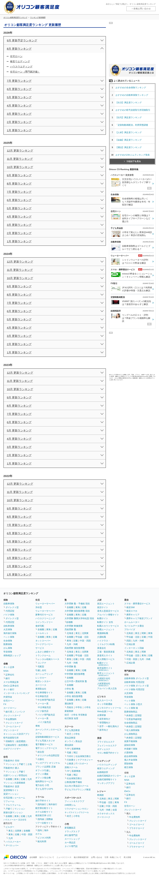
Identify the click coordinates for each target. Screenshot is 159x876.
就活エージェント (106, 603)
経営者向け (104, 719)
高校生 (70, 707)
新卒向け (103, 730)
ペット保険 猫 (131, 708)
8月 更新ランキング (19, 48)
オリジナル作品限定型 (48, 755)
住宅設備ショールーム (14, 797)
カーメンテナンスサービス (48, 729)
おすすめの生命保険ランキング (131, 87)
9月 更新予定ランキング (22, 40)
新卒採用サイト (104, 669)
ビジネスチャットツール (109, 708)
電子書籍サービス (44, 744)
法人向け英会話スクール (77, 786)
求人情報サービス (106, 659)
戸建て (22, 764)
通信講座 (69, 745)
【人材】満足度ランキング (129, 132)
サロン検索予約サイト (108, 753)
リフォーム (8, 801)
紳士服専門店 (71, 835)
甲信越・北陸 (82, 637)
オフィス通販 (41, 774)
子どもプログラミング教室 (78, 789)
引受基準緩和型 (134, 719)
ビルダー (10, 827)
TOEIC (70, 756)
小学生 (87, 707)
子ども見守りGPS (44, 789)
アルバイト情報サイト (108, 614)
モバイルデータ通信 (134, 626)
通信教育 (69, 703)
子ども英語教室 (72, 730)
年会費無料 (11, 719)
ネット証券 (8, 667)
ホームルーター (131, 622)
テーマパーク (103, 817)
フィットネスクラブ (74, 801)
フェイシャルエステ (107, 745)
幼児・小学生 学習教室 (76, 715)
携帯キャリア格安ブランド (139, 618)
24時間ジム (70, 805)
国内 (40, 830)
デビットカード (11, 730)
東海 (16, 779)
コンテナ (42, 663)
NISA (5, 671)
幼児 (69, 734)
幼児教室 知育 (71, 718)
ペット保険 (8, 637)
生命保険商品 (130, 722)
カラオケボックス (106, 813)
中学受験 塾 (70, 666)
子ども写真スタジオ (45, 740)
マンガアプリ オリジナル (47, 763)
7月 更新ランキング (19, 80)
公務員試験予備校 (73, 782)
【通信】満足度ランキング (130, 147)
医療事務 (76, 748)
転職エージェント (106, 629)
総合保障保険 (130, 756)
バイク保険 (8, 614)
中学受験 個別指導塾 (75, 674)
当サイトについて (46, 857)
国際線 (49, 819)
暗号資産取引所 (11, 737)
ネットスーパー (43, 640)
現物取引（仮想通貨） (16, 741)
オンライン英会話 (73, 741)
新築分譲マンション (13, 812)
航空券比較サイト (44, 808)
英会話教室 (70, 737)
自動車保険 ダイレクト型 (136, 678)
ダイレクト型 (12, 607)
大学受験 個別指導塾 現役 (77, 611)
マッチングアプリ (106, 783)
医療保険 (7, 644)
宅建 (69, 752)
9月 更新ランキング (19, 175)
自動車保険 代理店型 (134, 682)
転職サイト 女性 (105, 622)
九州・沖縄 (72, 644)
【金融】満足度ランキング (130, 140)
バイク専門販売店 (46, 715)
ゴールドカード (13, 726)
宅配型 (41, 666)
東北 (10, 830)
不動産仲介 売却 (11, 760)
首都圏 (9, 779)
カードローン (9, 708)
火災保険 (7, 629)
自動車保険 (8, 603)
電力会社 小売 (42, 785)
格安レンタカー (43, 681)
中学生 (78, 707)
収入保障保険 (132, 730)
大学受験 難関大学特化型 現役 (79, 618)
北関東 (18, 830)
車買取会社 (40, 689)
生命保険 (7, 640)
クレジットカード (12, 715)
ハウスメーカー (13, 841)
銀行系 (9, 711)
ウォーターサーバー (45, 603)
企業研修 (101, 715)
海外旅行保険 (9, 633)
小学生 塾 (69, 689)
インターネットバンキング (16, 693)
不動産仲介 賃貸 (11, 786)
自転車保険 (8, 626)
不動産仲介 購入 (11, 768)
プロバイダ (129, 629)
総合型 (41, 752)
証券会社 (10, 674)
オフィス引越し (43, 770)
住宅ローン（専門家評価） (25, 71)
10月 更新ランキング (20, 167)
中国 (150, 637)
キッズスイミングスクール (77, 812)
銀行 (8, 678)
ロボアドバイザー (12, 748)
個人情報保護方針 (81, 857)
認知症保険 (129, 745)
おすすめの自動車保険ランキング (132, 95)
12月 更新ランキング (20, 150)
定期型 (138, 715)
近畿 (23, 779)
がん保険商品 (130, 734)
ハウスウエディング (21, 66)
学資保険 (7, 651)
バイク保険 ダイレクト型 (136, 685)
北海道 (70, 633)
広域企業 (130, 644)
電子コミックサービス (46, 748)
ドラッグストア (72, 831)
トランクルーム (43, 655)
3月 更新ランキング (19, 113)
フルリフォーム (13, 805)
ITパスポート (81, 763)
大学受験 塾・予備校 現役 (77, 603)
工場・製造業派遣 (106, 651)
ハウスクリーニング (45, 618)
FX (4, 704)
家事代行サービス (44, 614)
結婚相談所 (102, 772)
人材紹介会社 (103, 679)
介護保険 (128, 752)
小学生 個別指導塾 (74, 696)
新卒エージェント (106, 674)
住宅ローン (16, 56)
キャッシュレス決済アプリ (16, 734)
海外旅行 (52, 804)
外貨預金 (7, 697)
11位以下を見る (134, 161)
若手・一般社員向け (109, 726)
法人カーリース (104, 700)
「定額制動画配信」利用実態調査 (132, 125)
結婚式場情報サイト (107, 779)
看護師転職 (102, 633)
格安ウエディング (20, 61)
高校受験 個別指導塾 (75, 648)
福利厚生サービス (44, 781)
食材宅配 (39, 626)
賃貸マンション (11, 794)
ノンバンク (19, 711)
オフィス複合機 (43, 777)
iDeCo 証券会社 (11, 685)
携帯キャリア (132, 614)
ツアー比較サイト (44, 823)
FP (68, 748)
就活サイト (102, 607)
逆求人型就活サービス (108, 611)
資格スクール (71, 767)
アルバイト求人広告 (107, 688)
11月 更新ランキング (20, 158)
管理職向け (104, 722)
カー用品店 (70, 842)
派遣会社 (101, 648)
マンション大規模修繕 (14, 782)
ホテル (38, 834)
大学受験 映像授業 (74, 626)
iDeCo (127, 791)
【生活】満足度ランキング (130, 102)
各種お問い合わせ (142, 8)
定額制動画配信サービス (47, 737)
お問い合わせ (96, 857)
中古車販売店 (41, 696)
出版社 (41, 759)
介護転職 (101, 637)
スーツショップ (72, 839)
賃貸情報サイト (11, 790)
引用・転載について (112, 857)
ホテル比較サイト (44, 812)
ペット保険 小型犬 (133, 704)
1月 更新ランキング (19, 130)
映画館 (100, 795)
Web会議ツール (105, 711)
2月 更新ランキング (19, 122)
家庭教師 (69, 711)
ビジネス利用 (44, 837)
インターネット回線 (134, 648)
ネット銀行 (8, 689)
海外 (46, 830)
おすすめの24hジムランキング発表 (133, 155)
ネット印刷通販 (104, 704)
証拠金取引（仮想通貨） (18, 745)
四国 (128, 640)
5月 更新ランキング (19, 97)
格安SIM (130, 607)
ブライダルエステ (106, 741)
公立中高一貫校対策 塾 (76, 681)
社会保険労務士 (83, 756)
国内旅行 (42, 804)
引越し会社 (40, 670)
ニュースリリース (64, 857)
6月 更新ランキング (19, 89)
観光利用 (42, 841)
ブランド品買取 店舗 (45, 766)
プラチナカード (136, 828)
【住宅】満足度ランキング (131, 117)
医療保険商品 (130, 711)
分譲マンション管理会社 (15, 775)
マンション (11, 764)
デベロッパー (12, 845)
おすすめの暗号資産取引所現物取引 (133, 110)
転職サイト (102, 618)
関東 (117, 798)
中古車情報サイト (44, 692)
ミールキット (41, 633)
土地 (29, 764)
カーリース (40, 685)
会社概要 (33, 857)
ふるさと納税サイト (45, 651)
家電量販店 (70, 827)
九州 (29, 779)
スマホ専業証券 (11, 682)
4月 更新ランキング (19, 105)
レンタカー (40, 677)
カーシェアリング (44, 674)
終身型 (129, 715)
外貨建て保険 (130, 748)
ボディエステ (103, 749)
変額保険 (128, 763)
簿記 (75, 752)
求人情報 (127, 857)
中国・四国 (26, 834)
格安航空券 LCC (43, 815)
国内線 (41, 819)
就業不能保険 (130, 741)
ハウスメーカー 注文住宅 (14, 820)
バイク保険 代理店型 (134, 689)
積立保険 (128, 767)
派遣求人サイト (104, 655)
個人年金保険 (130, 760)
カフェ (38, 733)
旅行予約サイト (43, 800)
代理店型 (10, 611)
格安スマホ (131, 611)
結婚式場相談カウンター (109, 775)
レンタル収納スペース (48, 659)
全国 (114, 810)
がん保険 (7, 648)
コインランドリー (44, 622)
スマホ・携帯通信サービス (137, 603)
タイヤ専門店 (71, 846)
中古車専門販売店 (46, 700)
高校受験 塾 (70, 629)
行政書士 (71, 760)
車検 (37, 726)
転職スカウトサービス (108, 626)
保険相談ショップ (12, 655)
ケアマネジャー (85, 760)
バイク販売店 (41, 711)
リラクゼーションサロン (77, 808)
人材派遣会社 (103, 684)
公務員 (70, 763)
